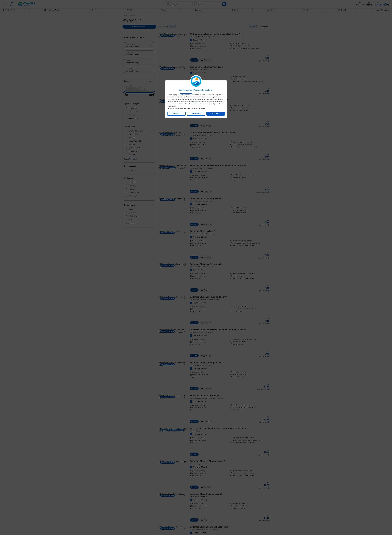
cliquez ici (194, 104)
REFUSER (176, 113)
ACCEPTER (215, 113)
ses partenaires (186, 94)
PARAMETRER (196, 113)
